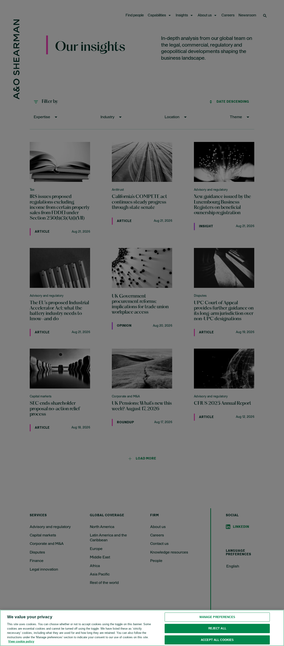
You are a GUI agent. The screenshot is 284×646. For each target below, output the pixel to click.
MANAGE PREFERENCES (217, 617)
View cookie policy (21, 641)
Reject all (217, 628)
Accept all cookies (217, 640)
